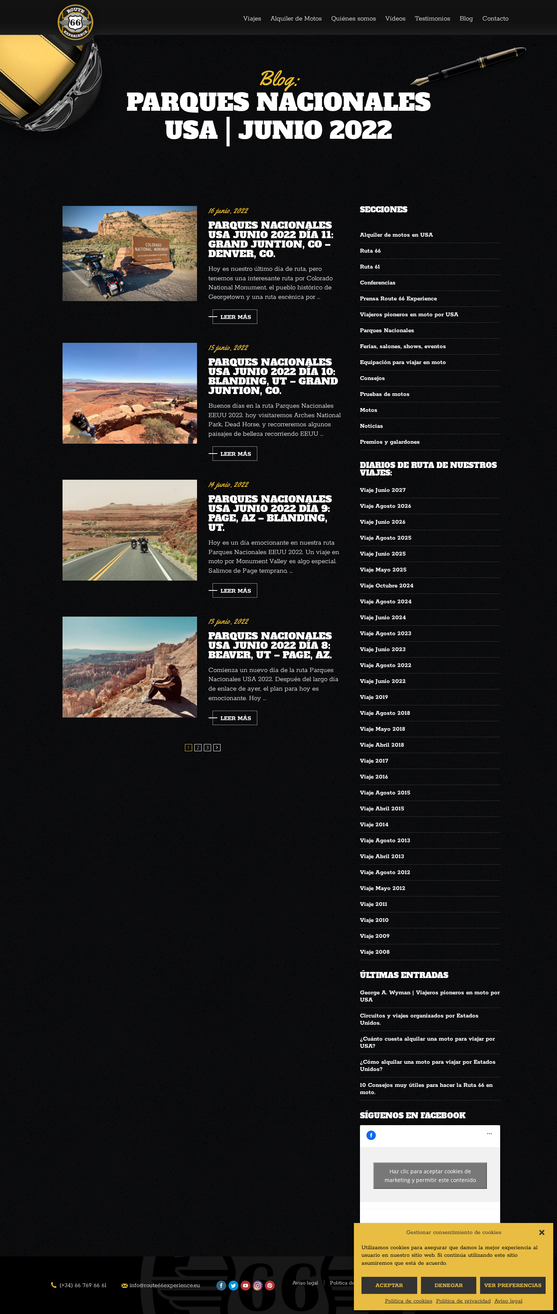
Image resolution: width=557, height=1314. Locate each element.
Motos (368, 410)
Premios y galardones (390, 442)
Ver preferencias (512, 1285)
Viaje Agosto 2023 (385, 633)
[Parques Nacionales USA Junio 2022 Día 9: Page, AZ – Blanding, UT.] (130, 530)
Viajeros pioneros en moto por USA (409, 314)
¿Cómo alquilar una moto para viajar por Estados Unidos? (428, 1065)
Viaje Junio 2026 (382, 522)
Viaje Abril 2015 (382, 808)
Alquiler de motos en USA (396, 235)
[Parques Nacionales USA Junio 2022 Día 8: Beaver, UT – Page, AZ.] (130, 667)
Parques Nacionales (387, 330)
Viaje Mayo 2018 (382, 729)
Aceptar (389, 1285)
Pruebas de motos (385, 394)
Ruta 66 (370, 250)
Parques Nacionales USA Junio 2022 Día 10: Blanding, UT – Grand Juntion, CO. (273, 376)
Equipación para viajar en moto (403, 362)
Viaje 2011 (373, 904)
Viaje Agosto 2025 (385, 538)
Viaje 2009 (375, 936)
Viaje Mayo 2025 (383, 569)
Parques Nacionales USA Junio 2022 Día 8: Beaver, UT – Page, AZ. (270, 645)
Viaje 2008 (375, 952)
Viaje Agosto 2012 (385, 872)
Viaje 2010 (374, 920)
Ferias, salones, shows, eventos (403, 346)
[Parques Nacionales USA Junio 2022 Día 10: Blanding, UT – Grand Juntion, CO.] (130, 393)
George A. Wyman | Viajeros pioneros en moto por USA (430, 996)
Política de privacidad (463, 1301)
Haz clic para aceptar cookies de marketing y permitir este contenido (430, 1176)
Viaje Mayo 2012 (382, 888)
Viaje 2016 (374, 776)
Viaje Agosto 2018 (385, 713)
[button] (542, 1232)
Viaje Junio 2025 (383, 553)
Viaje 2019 (374, 697)
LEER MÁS (236, 317)
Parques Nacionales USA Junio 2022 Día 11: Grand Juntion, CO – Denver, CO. (270, 239)
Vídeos (395, 18)
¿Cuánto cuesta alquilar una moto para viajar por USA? (427, 1042)
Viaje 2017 (374, 761)
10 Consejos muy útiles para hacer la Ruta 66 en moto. (426, 1089)
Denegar (449, 1285)
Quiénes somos (353, 18)
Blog (466, 18)
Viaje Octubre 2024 (386, 585)
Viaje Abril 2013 (382, 856)
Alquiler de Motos (296, 18)
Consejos (372, 378)
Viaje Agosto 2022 (385, 665)
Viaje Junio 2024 (383, 617)
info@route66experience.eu (165, 1285)
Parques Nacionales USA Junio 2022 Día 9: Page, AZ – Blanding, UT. (270, 512)
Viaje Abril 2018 (382, 745)
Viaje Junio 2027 (382, 490)
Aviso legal (508, 1301)
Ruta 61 (370, 266)
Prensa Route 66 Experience (398, 298)
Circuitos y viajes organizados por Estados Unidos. (419, 1019)
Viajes (252, 18)
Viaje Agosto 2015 (385, 792)
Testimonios (432, 18)
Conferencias (378, 282)
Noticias (371, 426)
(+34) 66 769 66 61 (82, 1285)
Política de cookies (408, 1301)
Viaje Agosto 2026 (385, 506)
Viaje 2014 (374, 824)
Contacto (495, 18)
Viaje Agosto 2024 (385, 601)
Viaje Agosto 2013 (385, 840)
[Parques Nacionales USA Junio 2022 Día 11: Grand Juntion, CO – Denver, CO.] (130, 253)
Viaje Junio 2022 (383, 681)
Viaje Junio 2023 (383, 649)
